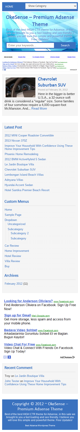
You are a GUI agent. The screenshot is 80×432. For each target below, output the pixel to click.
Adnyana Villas (14, 179)
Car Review (12, 245)
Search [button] (65, 45)
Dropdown (11, 220)
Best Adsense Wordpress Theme (40, 425)
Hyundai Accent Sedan (19, 185)
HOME (9, 6)
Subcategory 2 (20, 233)
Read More (39, 108)
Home (8, 209)
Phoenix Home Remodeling (21, 154)
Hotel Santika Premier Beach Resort (27, 190)
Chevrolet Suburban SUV (20, 169)
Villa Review (12, 261)
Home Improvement (17, 250)
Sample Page (13, 214)
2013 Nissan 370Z (16, 140)
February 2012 (13, 283)
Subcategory (15, 229)
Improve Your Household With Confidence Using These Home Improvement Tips (35, 382)
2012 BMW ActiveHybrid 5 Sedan (25, 159)
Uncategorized (16, 224)
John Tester (12, 381)
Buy (7, 266)
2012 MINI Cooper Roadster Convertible (29, 135)
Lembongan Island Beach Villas (24, 174)
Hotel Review (13, 256)
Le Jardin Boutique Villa (19, 164)
